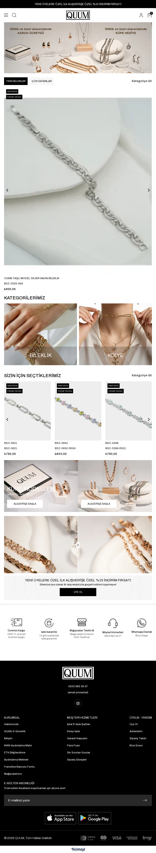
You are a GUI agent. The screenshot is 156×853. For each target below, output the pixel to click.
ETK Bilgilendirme (14, 752)
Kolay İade (73, 731)
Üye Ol (134, 724)
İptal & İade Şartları (78, 724)
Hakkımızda (11, 724)
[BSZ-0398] (128, 411)
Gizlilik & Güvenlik (15, 731)
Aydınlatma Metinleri (16, 759)
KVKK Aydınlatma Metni (18, 745)
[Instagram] (78, 703)
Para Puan (73, 745)
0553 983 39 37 (78, 686)
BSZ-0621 (10, 443)
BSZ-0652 (61, 443)
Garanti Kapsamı (77, 738)
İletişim (8, 738)
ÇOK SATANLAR (42, 81)
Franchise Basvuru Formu (19, 766)
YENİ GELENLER (16, 81)
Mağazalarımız (13, 773)
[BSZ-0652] (78, 411)
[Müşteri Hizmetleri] (113, 623)
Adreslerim (136, 731)
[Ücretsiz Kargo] (16, 622)
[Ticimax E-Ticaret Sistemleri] (78, 850)
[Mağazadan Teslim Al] (82, 622)
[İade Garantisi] (49, 623)
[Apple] (60, 818)
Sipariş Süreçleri (77, 759)
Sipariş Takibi (138, 738)
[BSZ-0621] (27, 411)
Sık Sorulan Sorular (78, 752)
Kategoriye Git (142, 81)
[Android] (94, 818)
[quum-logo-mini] (78, 673)
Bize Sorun (136, 745)
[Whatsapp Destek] (141, 623)
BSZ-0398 (111, 443)
